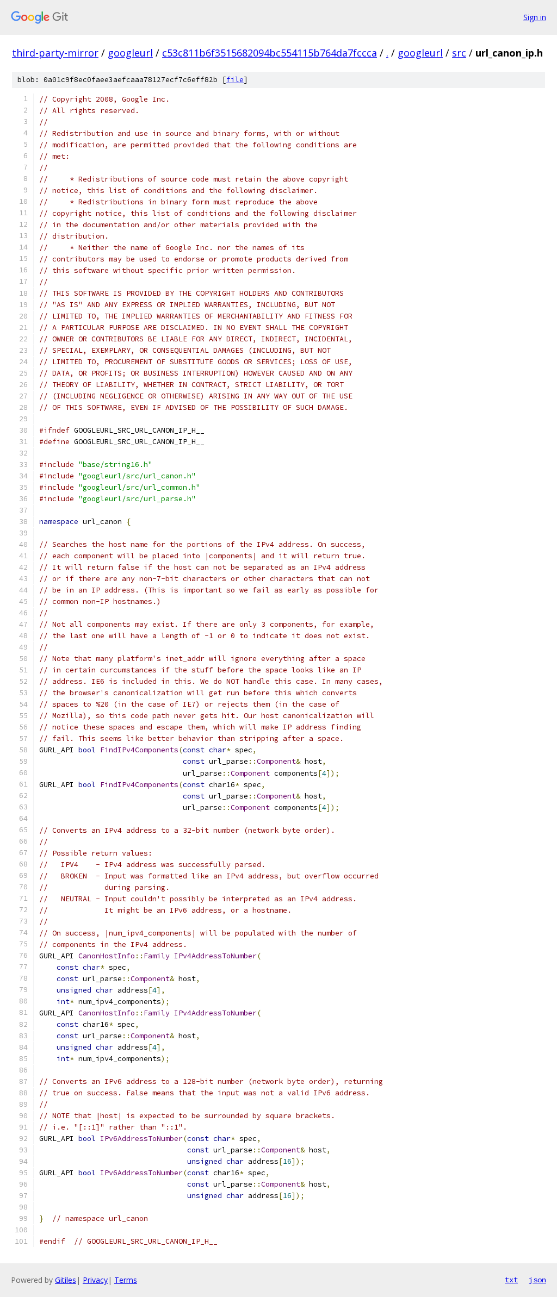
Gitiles (65, 1280)
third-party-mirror (55, 52)
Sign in (534, 17)
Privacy (95, 1280)
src (459, 52)
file (235, 79)
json (537, 1279)
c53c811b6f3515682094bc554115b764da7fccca (269, 52)
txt (511, 1279)
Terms (125, 1280)
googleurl (130, 52)
